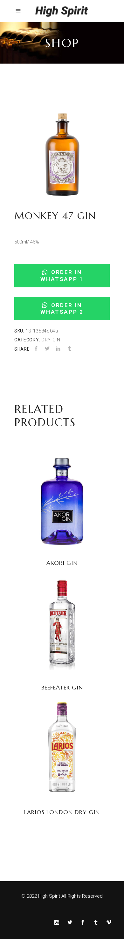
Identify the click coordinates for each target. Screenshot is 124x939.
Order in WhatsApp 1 (61, 275)
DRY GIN (50, 340)
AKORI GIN (62, 562)
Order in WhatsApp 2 (61, 308)
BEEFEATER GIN (62, 687)
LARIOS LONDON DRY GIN (62, 812)
